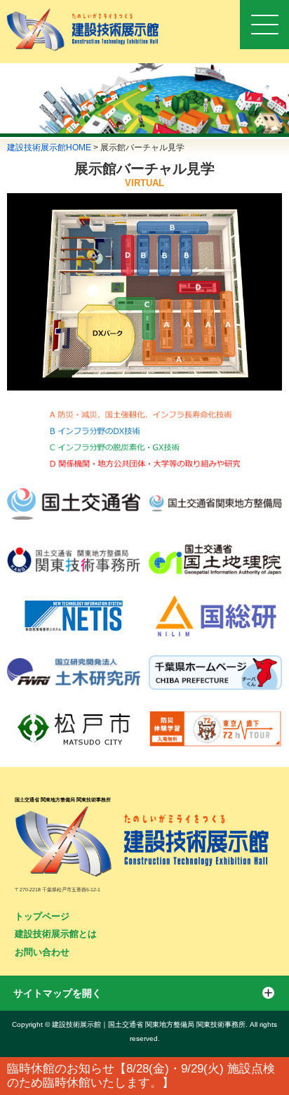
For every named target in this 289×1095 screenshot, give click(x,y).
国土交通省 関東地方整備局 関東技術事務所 (63, 799)
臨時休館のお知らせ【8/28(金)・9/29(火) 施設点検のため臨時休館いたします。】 (141, 1075)
